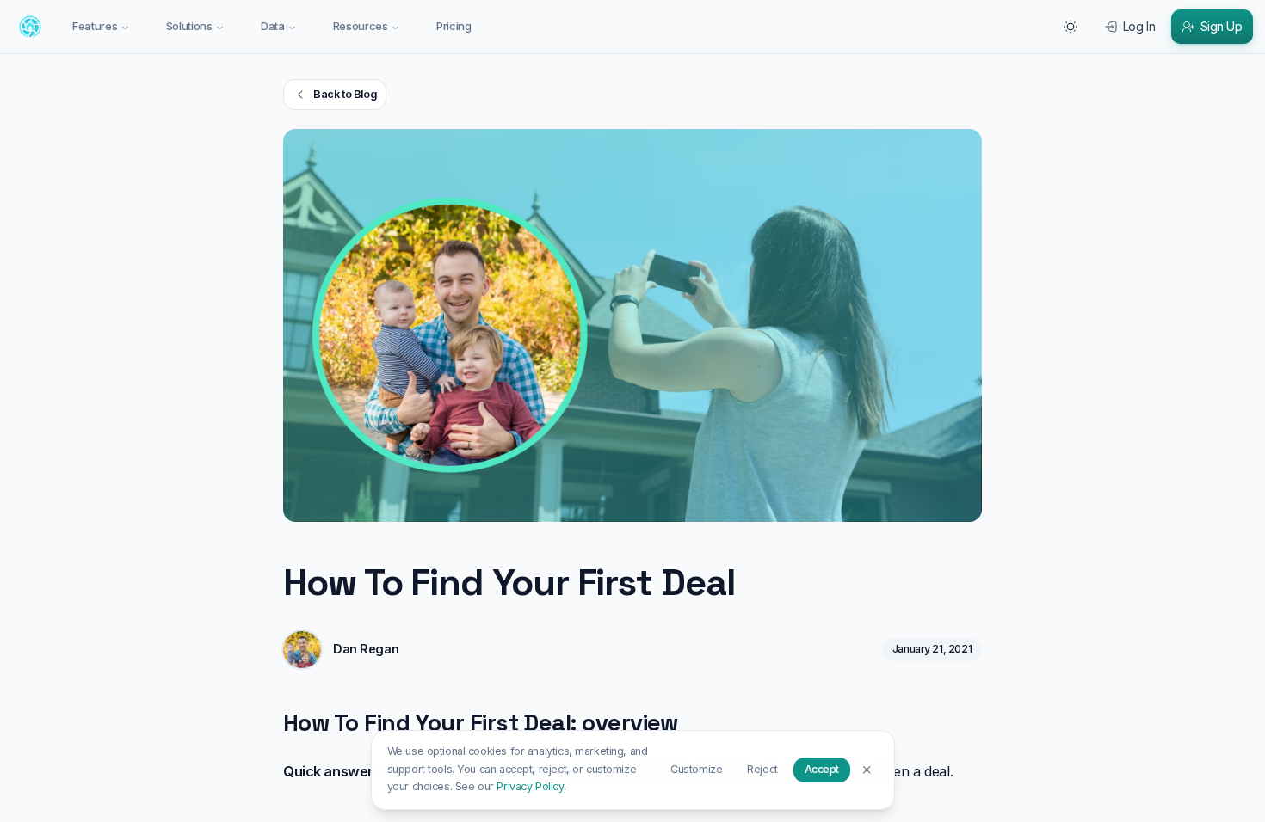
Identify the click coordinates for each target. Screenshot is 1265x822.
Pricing (454, 26)
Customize (696, 769)
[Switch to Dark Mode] (1070, 26)
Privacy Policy (530, 786)
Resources (360, 26)
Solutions (189, 26)
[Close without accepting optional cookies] (867, 769)
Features (94, 26)
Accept (822, 769)
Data (273, 26)
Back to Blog (344, 94)
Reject (762, 769)
